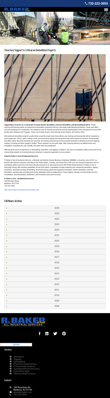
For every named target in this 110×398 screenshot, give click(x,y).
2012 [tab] (56, 284)
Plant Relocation (22, 371)
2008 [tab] (56, 306)
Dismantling (19, 361)
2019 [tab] (56, 246)
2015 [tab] (56, 268)
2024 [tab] (56, 219)
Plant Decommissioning (25, 364)
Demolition (19, 357)
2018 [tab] (56, 251)
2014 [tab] (56, 273)
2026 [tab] (56, 208)
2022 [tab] (56, 230)
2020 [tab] (56, 241)
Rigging (17, 359)
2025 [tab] (56, 213)
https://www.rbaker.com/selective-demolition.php (21, 190)
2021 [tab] (56, 235)
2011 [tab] (56, 290)
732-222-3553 (98, 3)
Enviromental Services (24, 366)
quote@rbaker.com (23, 392)
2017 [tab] (56, 257)
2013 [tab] (56, 279)
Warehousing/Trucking (24, 373)
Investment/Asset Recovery (27, 369)
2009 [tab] (56, 301)
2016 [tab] (56, 262)
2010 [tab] (56, 295)
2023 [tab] (56, 224)
